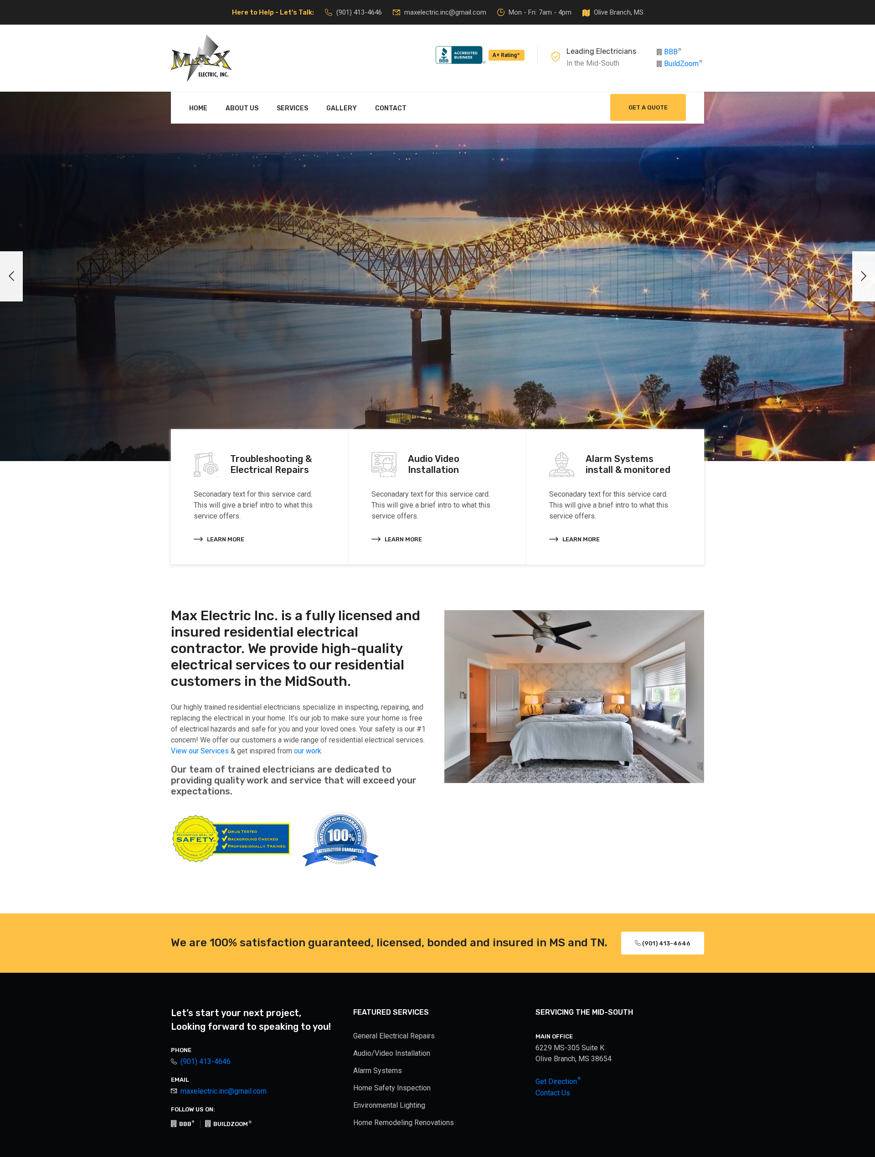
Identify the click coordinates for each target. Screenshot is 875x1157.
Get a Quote (648, 107)
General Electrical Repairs (394, 1036)
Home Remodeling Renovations (403, 1122)
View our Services (200, 751)
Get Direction (557, 1081)
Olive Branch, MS (618, 12)
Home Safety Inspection (392, 1088)
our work (307, 751)
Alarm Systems (377, 1070)
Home (198, 108)
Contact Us (552, 1093)
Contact (391, 108)
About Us (242, 108)
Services (292, 108)
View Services (271, 346)
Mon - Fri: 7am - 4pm (540, 12)
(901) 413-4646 (359, 12)
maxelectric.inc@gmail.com (445, 12)
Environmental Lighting (389, 1105)
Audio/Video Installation (391, 1053)
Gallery (341, 108)
